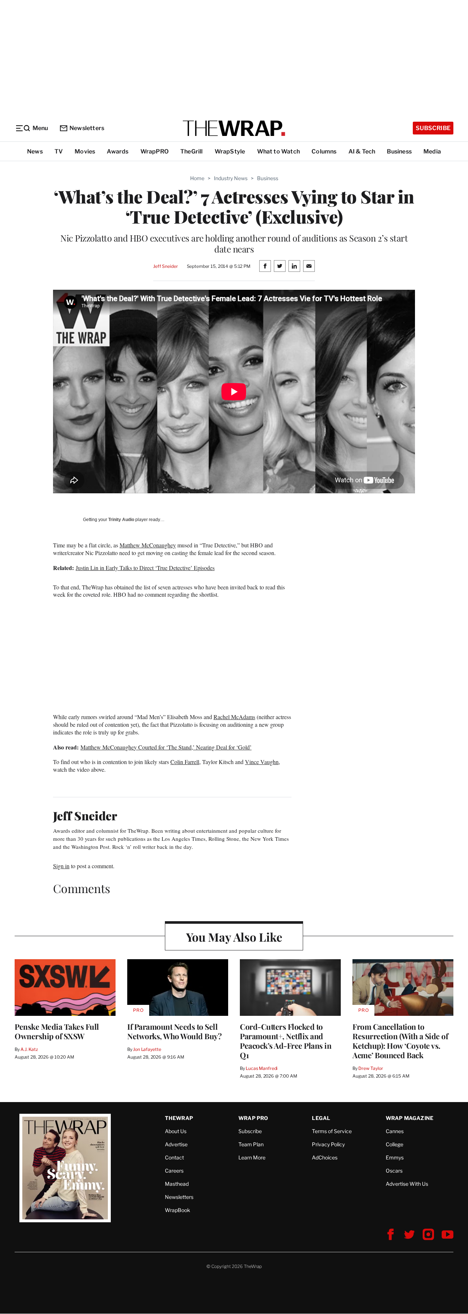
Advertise (176, 1144)
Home (197, 178)
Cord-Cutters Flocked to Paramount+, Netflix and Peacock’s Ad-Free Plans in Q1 (285, 1041)
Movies (85, 151)
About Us (175, 1131)
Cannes (395, 1131)
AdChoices (324, 1157)
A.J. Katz (29, 1049)
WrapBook (177, 1210)
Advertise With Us (407, 1184)
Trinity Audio (121, 519)
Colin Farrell (184, 762)
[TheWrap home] (234, 128)
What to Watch (278, 151)
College (394, 1144)
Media (432, 151)
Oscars (394, 1170)
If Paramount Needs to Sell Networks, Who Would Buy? (174, 1031)
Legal (321, 1118)
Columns (324, 151)
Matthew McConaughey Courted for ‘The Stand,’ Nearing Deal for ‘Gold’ (166, 747)
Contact (174, 1157)
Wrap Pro (253, 1118)
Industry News (231, 178)
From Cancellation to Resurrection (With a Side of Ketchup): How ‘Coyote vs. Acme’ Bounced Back (400, 1041)
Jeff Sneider (165, 266)
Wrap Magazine (410, 1118)
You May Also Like (234, 937)
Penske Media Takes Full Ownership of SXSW (57, 1031)
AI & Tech (361, 151)
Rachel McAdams (234, 717)
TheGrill (191, 151)
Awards (117, 151)
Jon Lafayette (147, 1049)
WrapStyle (230, 151)
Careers (174, 1170)
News (35, 151)
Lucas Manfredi (262, 1068)
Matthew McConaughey (148, 545)
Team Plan (251, 1144)
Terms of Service (332, 1131)
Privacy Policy (328, 1144)
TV (58, 151)
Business (399, 151)
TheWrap (179, 1118)
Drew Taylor (370, 1068)
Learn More (251, 1157)
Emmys (395, 1157)
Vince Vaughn (262, 762)
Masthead (177, 1184)
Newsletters (86, 128)
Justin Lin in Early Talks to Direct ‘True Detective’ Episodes (145, 567)
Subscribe (433, 128)
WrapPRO (154, 151)
